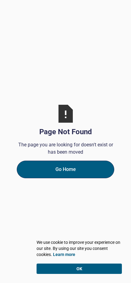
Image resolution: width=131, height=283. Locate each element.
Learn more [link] (64, 254)
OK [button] (79, 268)
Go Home (65, 169)
